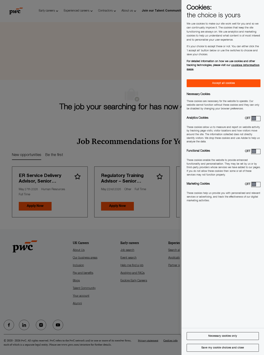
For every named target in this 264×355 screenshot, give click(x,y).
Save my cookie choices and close (223, 348)
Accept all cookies (223, 83)
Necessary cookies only (222, 336)
